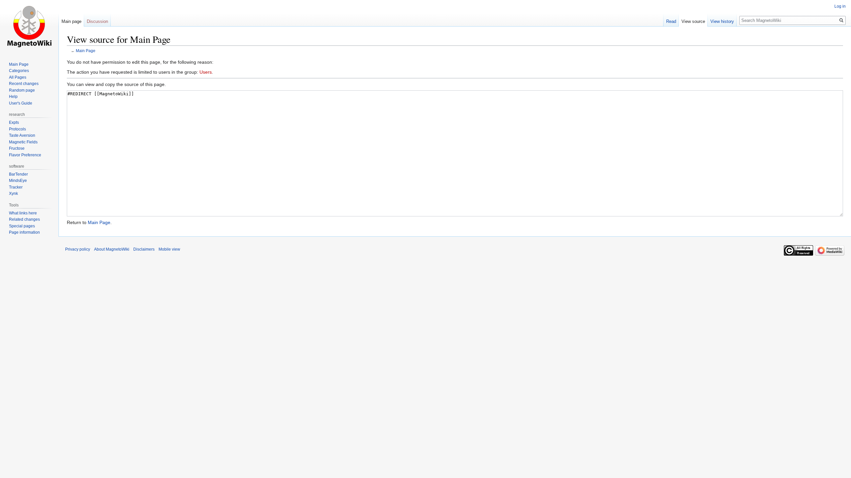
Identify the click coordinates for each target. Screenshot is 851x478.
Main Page (85, 50)
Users (205, 72)
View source (693, 21)
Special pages (22, 226)
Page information (24, 232)
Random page (22, 90)
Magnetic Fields (23, 142)
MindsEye (18, 180)
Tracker (16, 187)
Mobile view (169, 249)
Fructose (17, 148)
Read (671, 21)
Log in (840, 6)
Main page (71, 21)
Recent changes (24, 83)
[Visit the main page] (29, 26)
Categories (19, 70)
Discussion (97, 21)
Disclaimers (144, 249)
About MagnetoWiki (111, 249)
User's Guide (20, 103)
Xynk (13, 193)
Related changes (24, 219)
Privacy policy (77, 249)
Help (13, 96)
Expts (14, 122)
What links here (23, 213)
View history (722, 21)
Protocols (17, 129)
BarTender (18, 174)
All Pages (17, 77)
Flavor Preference (25, 155)
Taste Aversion (22, 135)
